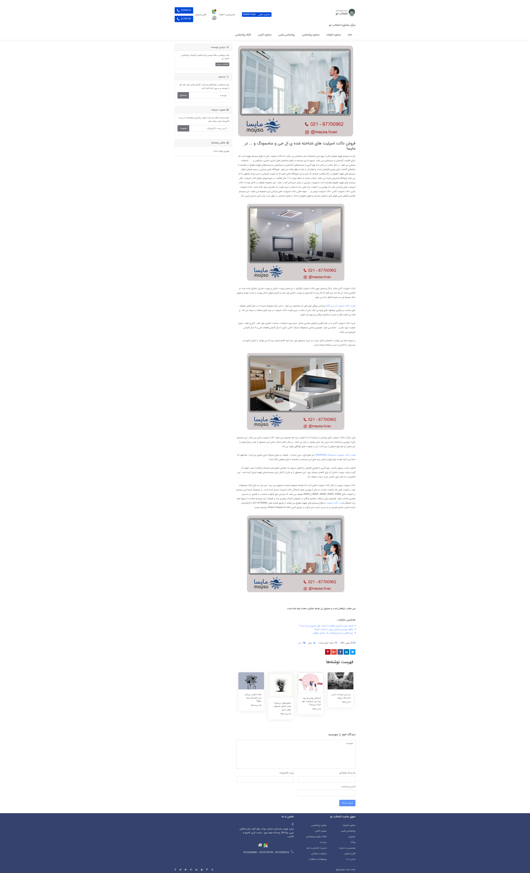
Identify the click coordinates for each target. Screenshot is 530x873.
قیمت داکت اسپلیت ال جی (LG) (340, 306)
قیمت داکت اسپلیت (335, 503)
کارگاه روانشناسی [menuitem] (243, 35)
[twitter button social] (186, 869)
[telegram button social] (180, 870)
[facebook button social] (175, 869)
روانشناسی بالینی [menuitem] (286, 35)
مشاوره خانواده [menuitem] (333, 35)
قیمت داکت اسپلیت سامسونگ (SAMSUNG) (335, 455)
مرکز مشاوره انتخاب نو (342, 25)
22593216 (185, 10)
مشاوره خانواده (349, 825)
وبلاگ (352, 842)
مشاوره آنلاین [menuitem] (264, 35)
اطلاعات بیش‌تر (222, 64)
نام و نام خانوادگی (347, 773)
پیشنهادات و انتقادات (318, 859)
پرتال (338, 869)
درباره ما (323, 842)
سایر (310, 643)
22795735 (185, 19)
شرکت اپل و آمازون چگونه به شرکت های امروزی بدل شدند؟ (326, 625)
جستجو (183, 95)
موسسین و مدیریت (347, 848)
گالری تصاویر (349, 853)
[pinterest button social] (207, 869)
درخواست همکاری (319, 853)
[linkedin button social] (196, 869)
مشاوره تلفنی (256, 14)
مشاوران (351, 836)
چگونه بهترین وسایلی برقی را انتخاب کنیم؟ (333, 629)
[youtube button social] (202, 869)
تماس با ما (350, 859)
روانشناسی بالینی (348, 831)
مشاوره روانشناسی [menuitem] (311, 35)
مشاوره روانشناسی (319, 825)
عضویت (183, 128)
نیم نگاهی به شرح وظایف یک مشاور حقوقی (333, 633)
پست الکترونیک (286, 773)
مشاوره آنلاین (321, 831)
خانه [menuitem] (350, 35)
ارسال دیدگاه (347, 803)
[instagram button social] (191, 869)
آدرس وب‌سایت (348, 786)
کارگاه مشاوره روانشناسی (316, 836)
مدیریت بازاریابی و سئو (317, 848)
